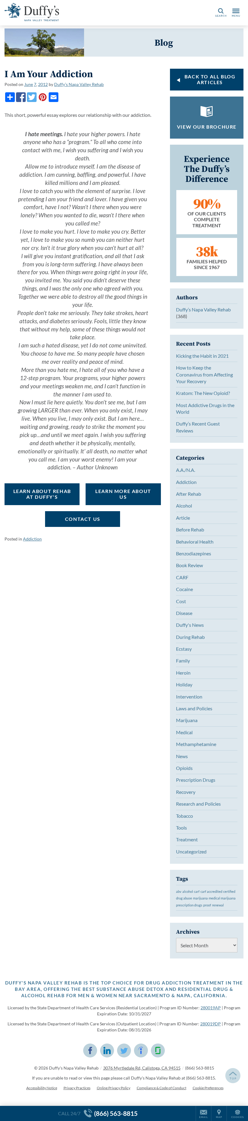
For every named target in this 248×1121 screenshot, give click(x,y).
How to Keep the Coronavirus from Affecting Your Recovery (204, 374)
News (182, 756)
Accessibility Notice (41, 1088)
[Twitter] (31, 97)
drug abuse (184, 898)
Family (183, 660)
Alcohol (184, 505)
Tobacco (184, 816)
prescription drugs (189, 905)
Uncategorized (191, 851)
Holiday (184, 684)
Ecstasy (184, 649)
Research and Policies (198, 804)
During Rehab (190, 637)
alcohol (187, 891)
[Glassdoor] (158, 1050)
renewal (218, 905)
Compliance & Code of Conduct (161, 1088)
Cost (181, 601)
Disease (184, 613)
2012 (43, 84)
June (28, 84)
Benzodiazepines (193, 553)
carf (197, 891)
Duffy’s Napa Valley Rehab (79, 84)
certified (229, 891)
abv (178, 891)
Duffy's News (190, 625)
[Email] (53, 97)
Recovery (185, 792)
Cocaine (184, 589)
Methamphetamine (196, 744)
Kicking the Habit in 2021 (202, 356)
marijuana (200, 898)
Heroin (183, 673)
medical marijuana (222, 898)
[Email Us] (203, 1113)
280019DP (210, 1023)
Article (183, 518)
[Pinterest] (42, 97)
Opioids (184, 768)
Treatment (187, 839)
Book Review (189, 565)
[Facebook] (20, 97)
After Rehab (188, 494)
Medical (184, 732)
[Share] (10, 97)
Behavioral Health (195, 541)
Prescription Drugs (195, 780)
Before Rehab (190, 529)
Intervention (189, 696)
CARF (182, 577)
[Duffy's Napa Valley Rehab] (32, 12)
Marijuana (186, 720)
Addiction (32, 538)
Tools (181, 827)
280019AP (211, 1007)
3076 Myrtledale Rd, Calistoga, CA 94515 (142, 1067)
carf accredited (211, 891)
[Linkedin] (107, 1050)
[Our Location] (219, 1113)
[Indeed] (141, 1050)
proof (207, 905)
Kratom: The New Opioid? (203, 393)
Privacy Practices (77, 1088)
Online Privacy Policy (113, 1088)
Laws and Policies (194, 708)
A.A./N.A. (185, 470)
